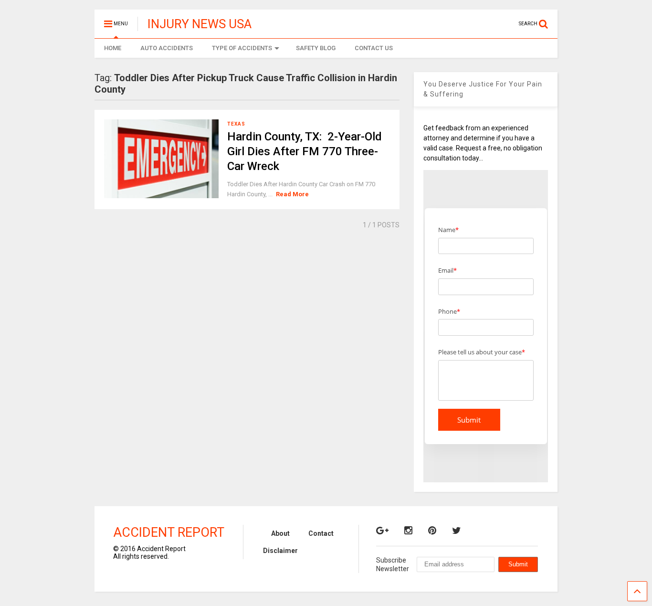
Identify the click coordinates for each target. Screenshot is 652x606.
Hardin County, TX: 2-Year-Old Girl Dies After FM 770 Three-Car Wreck (304, 151)
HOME (112, 48)
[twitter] (456, 530)
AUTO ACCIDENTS (166, 48)
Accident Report (168, 532)
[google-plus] (382, 530)
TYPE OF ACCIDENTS (242, 48)
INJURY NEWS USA (199, 24)
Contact (321, 533)
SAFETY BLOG (316, 48)
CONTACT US (374, 48)
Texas (236, 124)
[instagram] (408, 530)
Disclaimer (280, 550)
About (280, 533)
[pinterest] (432, 530)
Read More (292, 194)
